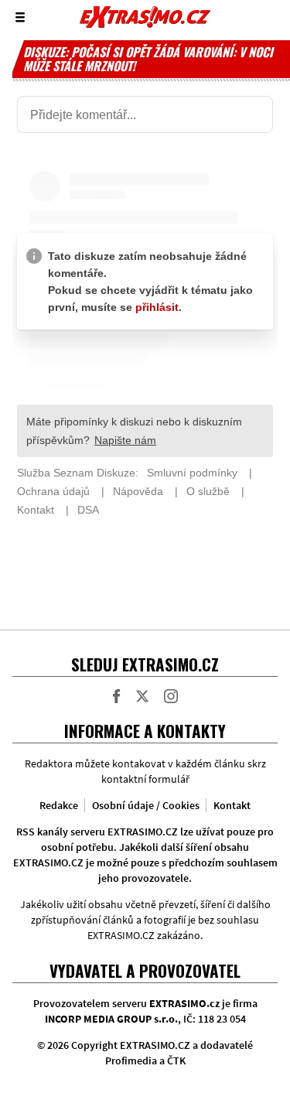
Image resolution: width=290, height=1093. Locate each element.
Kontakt (232, 805)
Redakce (58, 805)
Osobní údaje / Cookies (146, 805)
